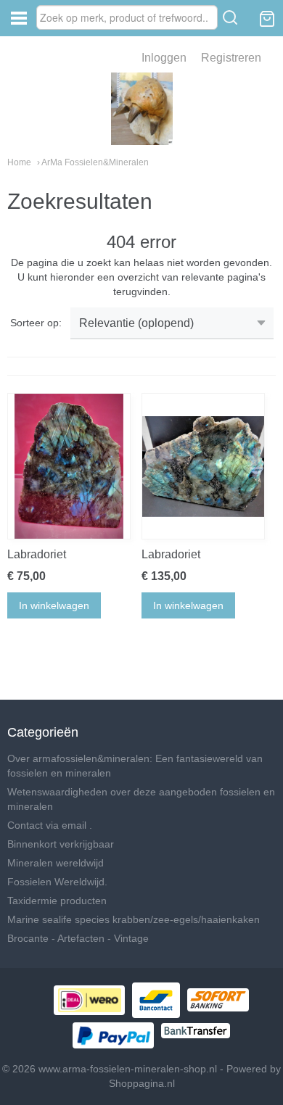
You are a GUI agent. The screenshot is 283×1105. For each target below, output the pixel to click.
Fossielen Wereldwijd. (57, 881)
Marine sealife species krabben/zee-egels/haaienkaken (133, 919)
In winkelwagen (54, 605)
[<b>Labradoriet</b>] (69, 466)
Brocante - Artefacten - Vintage (78, 938)
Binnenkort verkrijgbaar (60, 844)
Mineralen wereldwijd (55, 863)
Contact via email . (49, 825)
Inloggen (164, 57)
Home (19, 162)
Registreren (231, 57)
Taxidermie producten (57, 900)
